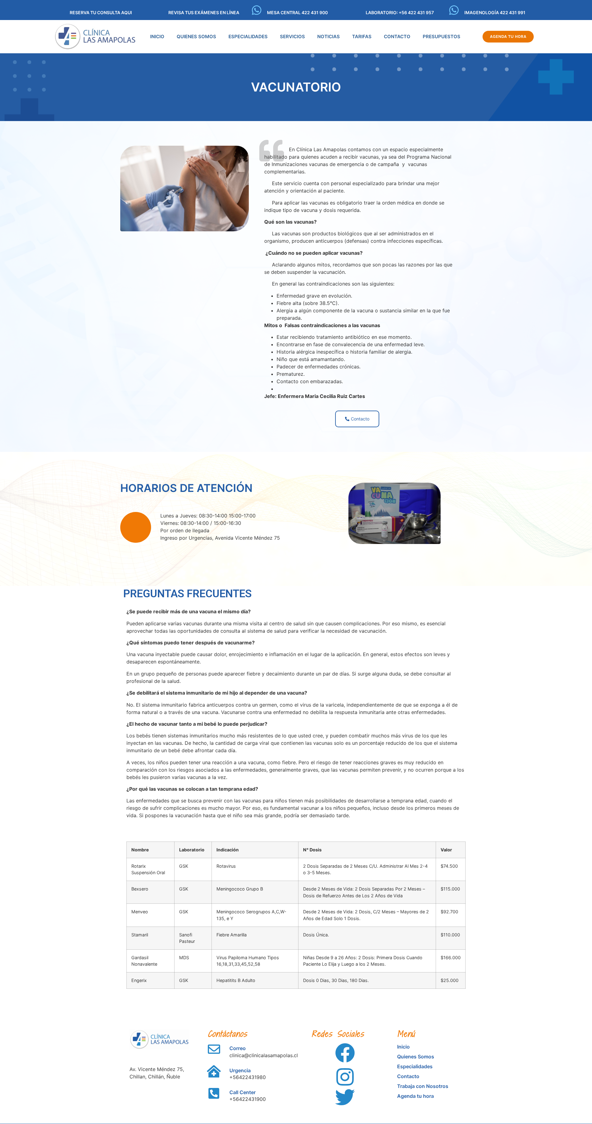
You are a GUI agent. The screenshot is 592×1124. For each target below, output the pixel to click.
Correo (237, 1048)
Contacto (397, 36)
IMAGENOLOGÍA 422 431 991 (494, 12)
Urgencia (240, 1070)
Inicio (157, 36)
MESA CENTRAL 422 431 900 (297, 12)
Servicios (292, 36)
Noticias (328, 36)
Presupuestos (441, 36)
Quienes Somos (196, 36)
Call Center (242, 1092)
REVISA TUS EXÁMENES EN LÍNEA (203, 12)
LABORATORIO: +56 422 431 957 (400, 12)
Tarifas (362, 36)
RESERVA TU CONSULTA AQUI (101, 12)
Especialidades (248, 36)
